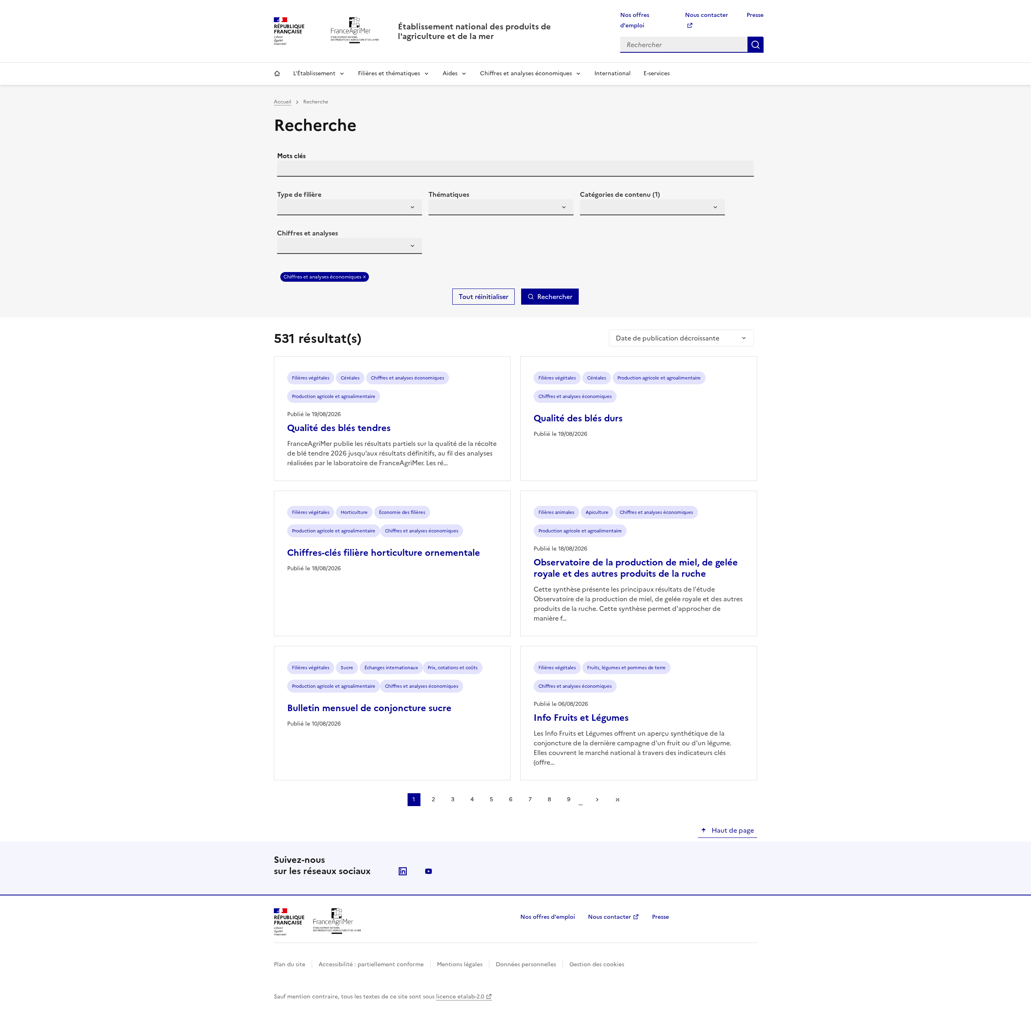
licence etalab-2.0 (460, 996)
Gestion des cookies (596, 964)
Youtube (428, 871)
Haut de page (732, 830)
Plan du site (289, 964)
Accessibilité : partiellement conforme (371, 964)
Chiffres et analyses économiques (526, 73)
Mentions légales (459, 964)
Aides (450, 73)
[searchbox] (288, 208)
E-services (657, 73)
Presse (755, 15)
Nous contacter (609, 917)
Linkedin (402, 871)
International (612, 73)
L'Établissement (314, 73)
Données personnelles (526, 964)
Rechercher (755, 45)
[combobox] (349, 207)
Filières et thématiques (389, 73)
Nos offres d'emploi (547, 917)
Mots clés (291, 156)
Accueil (277, 73)
